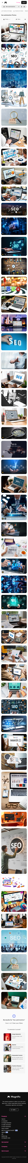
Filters (19, 19)
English (14, 1109)
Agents (5, 1132)
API (2, 1134)
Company (4, 1146)
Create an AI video (19, 11)
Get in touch (5, 1151)
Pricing (18, 2)
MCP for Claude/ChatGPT (9, 1130)
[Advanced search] (25, 19)
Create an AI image (7, 11)
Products (4, 1116)
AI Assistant (4, 1121)
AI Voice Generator (6, 1126)
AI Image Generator (6, 1122)
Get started (5, 1142)
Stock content (5, 1128)
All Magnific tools (6, 1138)
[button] (14, 1109)
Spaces (3, 1119)
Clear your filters (17, 1023)
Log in (24, 2)
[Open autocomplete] (3, 6)
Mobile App (4, 1136)
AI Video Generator (6, 1124)
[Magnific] (14, 1097)
